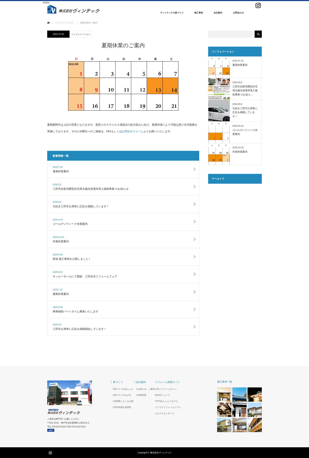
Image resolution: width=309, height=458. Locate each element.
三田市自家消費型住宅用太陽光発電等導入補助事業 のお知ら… (245, 90)
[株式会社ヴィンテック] (101, 9)
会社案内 (218, 12)
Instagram (50, 452)
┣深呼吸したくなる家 (121, 401)
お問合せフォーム (132, 131)
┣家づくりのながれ (120, 395)
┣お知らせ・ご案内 (144, 389)
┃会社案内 (139, 382)
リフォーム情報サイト (167, 382)
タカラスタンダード (164, 413)
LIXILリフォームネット (166, 389)
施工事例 (198, 12)
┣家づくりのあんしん (121, 389)
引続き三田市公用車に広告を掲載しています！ (245, 112)
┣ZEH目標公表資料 (120, 407)
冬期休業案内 (239, 151)
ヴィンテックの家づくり (172, 12)
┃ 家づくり (116, 382)
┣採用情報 (139, 395)
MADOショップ (162, 395)
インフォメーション (80, 34)
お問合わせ (238, 12)
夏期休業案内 (239, 64)
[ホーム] (48, 18)
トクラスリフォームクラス (168, 407)
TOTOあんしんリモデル (166, 401)
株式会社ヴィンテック (161, 452)
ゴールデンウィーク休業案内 (245, 132)
